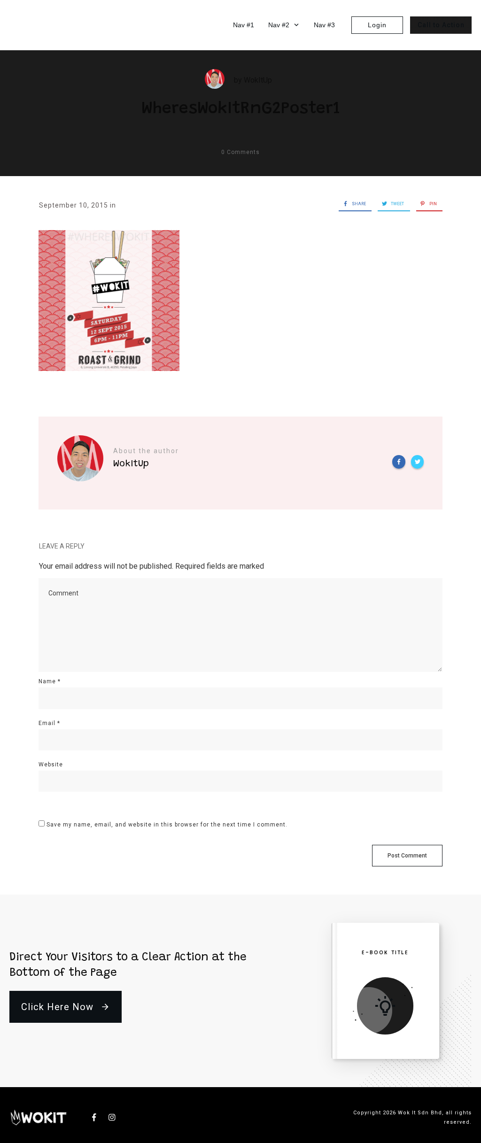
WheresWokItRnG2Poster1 (240, 109)
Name (50, 681)
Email (49, 723)
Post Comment (407, 855)
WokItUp (258, 80)
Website (51, 764)
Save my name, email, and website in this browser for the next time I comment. (167, 824)
